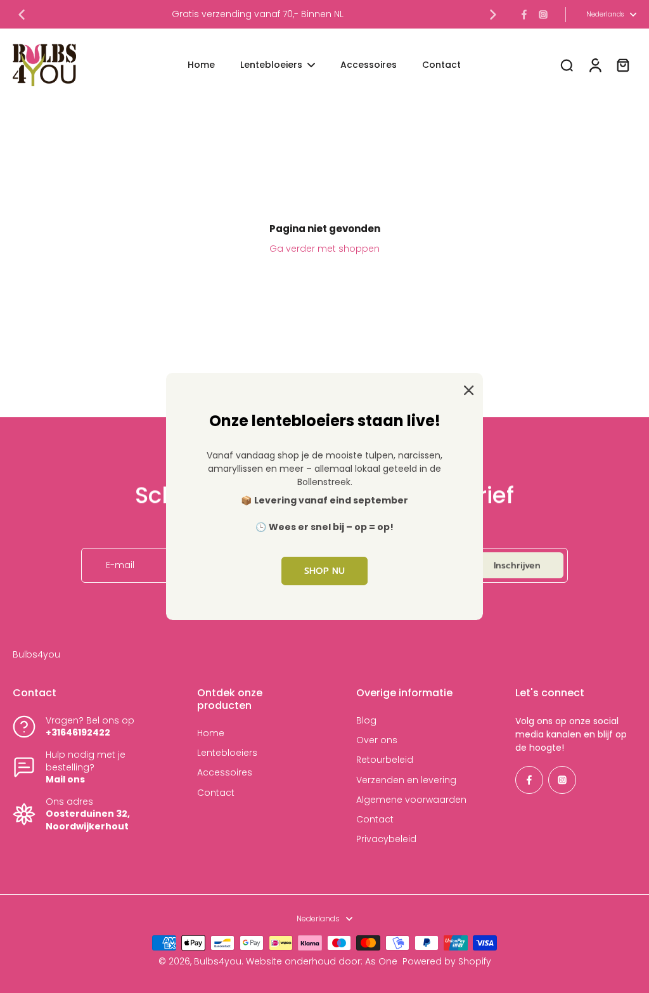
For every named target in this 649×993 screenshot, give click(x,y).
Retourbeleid (384, 760)
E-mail (120, 565)
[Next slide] (493, 14)
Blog (366, 721)
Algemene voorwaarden (411, 800)
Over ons (376, 740)
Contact (216, 793)
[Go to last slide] (21, 14)
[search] (567, 64)
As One (381, 961)
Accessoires (224, 773)
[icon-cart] (622, 64)
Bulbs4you (217, 961)
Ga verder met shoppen (324, 248)
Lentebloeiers (227, 753)
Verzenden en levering (406, 780)
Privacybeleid (386, 839)
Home (210, 733)
